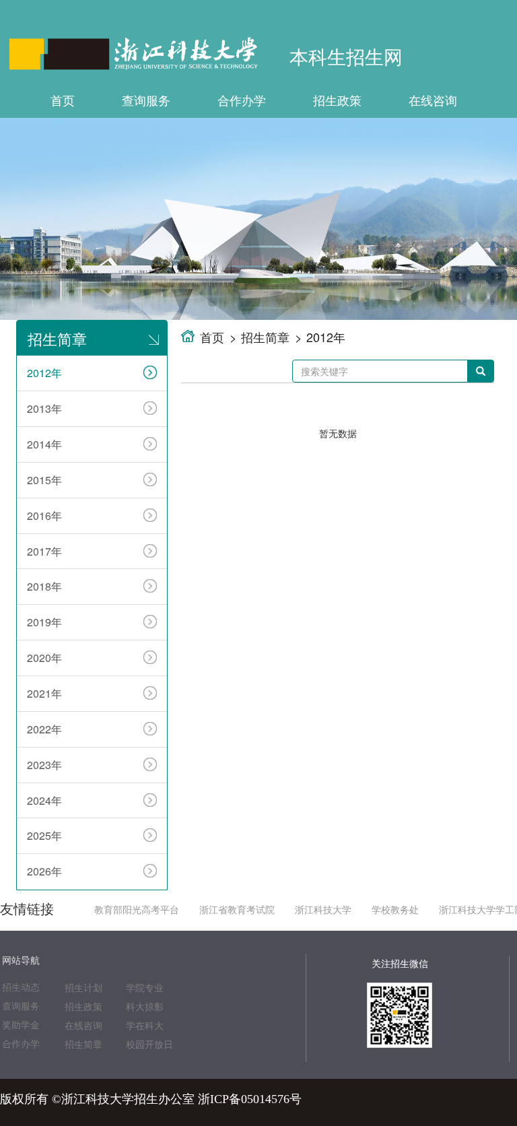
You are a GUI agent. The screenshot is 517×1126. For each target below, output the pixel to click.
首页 (62, 99)
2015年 (44, 480)
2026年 (44, 871)
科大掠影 (145, 1007)
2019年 (44, 622)
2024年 (44, 800)
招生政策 (337, 99)
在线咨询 (433, 99)
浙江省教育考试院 (237, 910)
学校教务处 (395, 910)
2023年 (44, 764)
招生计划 (83, 988)
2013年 (44, 408)
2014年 (44, 444)
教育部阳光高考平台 (136, 910)
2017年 (44, 551)
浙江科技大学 (323, 910)
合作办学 (241, 99)
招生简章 (265, 336)
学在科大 (145, 1026)
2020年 (44, 657)
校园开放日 (149, 1045)
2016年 (44, 515)
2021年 (44, 693)
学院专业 (145, 988)
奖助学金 (21, 1025)
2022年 (44, 729)
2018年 (44, 586)
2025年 (44, 835)
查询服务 (146, 99)
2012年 (44, 372)
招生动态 (21, 988)
